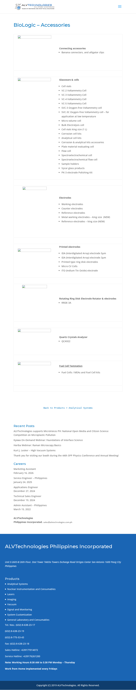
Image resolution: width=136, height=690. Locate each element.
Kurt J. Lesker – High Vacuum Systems (35, 450)
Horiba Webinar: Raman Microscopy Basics (37, 445)
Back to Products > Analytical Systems (68, 408)
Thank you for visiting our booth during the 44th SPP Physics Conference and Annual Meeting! (66, 455)
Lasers (10, 594)
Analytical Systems (17, 583)
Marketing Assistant (25, 469)
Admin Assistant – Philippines (30, 505)
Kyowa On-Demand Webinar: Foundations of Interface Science (48, 440)
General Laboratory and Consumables (28, 619)
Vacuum (11, 604)
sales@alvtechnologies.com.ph (57, 522)
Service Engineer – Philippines (30, 478)
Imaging (11, 599)
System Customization (19, 614)
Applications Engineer (26, 487)
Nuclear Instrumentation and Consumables (31, 589)
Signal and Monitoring (19, 609)
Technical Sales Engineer (27, 496)
